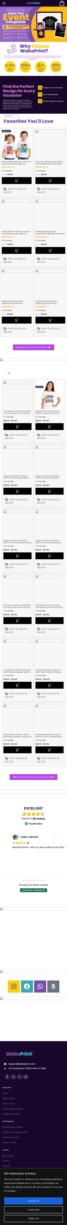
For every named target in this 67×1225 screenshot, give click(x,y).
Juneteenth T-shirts (11, 1114)
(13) (13, 307)
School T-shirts (9, 1142)
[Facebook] (27, 986)
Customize (33, 1209)
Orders (5, 1161)
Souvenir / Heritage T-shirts (15, 1132)
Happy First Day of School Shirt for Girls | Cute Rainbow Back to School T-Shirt (48, 542)
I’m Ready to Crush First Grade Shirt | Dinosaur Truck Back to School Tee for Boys (17, 413)
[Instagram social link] (13, 1076)
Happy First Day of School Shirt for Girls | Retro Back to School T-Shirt (16, 478)
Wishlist (6, 1166)
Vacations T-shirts (10, 1137)
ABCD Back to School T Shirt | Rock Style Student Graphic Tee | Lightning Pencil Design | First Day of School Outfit (17, 737)
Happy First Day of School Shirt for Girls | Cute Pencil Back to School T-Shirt (47, 478)
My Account (7, 1155)
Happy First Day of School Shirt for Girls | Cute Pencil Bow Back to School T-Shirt (17, 542)
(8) (13, 237)
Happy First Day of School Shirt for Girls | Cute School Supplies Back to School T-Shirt (49, 413)
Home (5, 1093)
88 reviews (39, 818)
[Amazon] (53, 986)
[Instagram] (14, 986)
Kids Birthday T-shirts (12, 1109)
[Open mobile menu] (4, 3)
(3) (47, 167)
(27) (47, 307)
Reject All (34, 1218)
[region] (33, 1197)
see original (51, 853)
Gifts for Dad (8, 1103)
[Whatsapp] (40, 986)
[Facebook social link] (7, 1076)
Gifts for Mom (8, 1098)
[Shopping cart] (62, 3)
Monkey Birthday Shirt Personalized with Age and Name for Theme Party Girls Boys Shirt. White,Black (50, 234)
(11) (47, 237)
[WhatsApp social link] (19, 1076)
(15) (13, 167)
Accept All (33, 1200)
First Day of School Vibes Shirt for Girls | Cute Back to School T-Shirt (17, 607)
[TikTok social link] (25, 1076)
